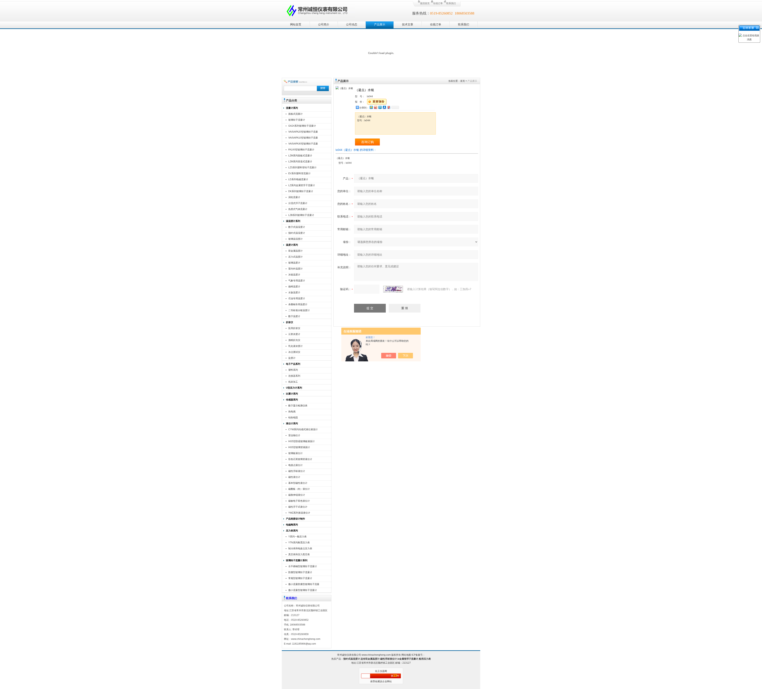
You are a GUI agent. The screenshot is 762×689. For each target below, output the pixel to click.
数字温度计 (294, 316)
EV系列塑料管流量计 (299, 173)
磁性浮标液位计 (296, 471)
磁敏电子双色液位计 (299, 500)
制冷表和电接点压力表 (300, 548)
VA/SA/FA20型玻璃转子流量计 (303, 132)
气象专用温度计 (296, 280)
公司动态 (351, 24)
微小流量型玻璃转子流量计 (302, 590)
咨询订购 (367, 142)
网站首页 (295, 24)
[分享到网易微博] (388, 107)
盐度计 (291, 358)
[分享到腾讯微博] (380, 107)
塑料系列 (293, 370)
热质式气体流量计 (297, 209)
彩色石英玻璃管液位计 (300, 459)
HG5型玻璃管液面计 (299, 447)
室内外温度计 (295, 268)
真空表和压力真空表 (299, 554)
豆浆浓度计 (294, 334)
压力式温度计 (295, 256)
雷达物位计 (294, 435)
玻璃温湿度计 (295, 239)
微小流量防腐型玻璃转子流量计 (303, 585)
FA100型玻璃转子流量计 (301, 149)
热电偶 (291, 411)
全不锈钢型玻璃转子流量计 (302, 566)
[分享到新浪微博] (375, 107)
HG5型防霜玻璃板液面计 (301, 441)
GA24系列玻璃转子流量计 (302, 125)
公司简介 (323, 24)
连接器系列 (294, 375)
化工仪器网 (381, 671)
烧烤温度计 (294, 286)
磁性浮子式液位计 (297, 506)
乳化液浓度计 (295, 346)
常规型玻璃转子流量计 (300, 578)
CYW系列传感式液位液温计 (303, 429)
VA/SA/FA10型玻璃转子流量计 (303, 138)
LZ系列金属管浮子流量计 (301, 185)
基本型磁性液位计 (297, 483)
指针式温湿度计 (296, 233)
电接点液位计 (295, 465)
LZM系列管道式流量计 (300, 161)
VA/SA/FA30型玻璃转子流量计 (303, 144)
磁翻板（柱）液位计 (299, 489)
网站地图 (406, 654)
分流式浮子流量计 (297, 203)
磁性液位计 (294, 477)
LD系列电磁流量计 (298, 179)
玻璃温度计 (294, 262)
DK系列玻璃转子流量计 (300, 191)
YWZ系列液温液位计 (299, 512)
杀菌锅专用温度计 (297, 304)
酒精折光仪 (294, 340)
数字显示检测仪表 (297, 405)
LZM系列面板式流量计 (300, 155)
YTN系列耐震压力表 (299, 542)
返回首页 (425, 3)
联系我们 (451, 3)
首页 (462, 81)
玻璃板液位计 (295, 453)
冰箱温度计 (294, 274)
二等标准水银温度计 (299, 310)
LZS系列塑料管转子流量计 (302, 167)
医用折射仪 (294, 328)
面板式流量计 (295, 114)
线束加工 (293, 381)
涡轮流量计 (294, 197)
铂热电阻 (293, 417)
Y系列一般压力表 (297, 536)
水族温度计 (294, 292)
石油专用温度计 (296, 298)
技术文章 (407, 24)
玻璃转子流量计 (296, 119)
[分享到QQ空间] (371, 107)
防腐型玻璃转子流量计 (300, 572)
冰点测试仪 (294, 352)
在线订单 (438, 3)
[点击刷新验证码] (393, 289)
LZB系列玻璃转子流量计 (301, 215)
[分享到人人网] (384, 107)
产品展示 (379, 24)
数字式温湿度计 (296, 227)
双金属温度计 (295, 250)
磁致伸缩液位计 (296, 495)
